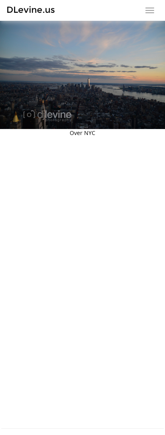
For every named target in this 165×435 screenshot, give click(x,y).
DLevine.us (30, 9)
